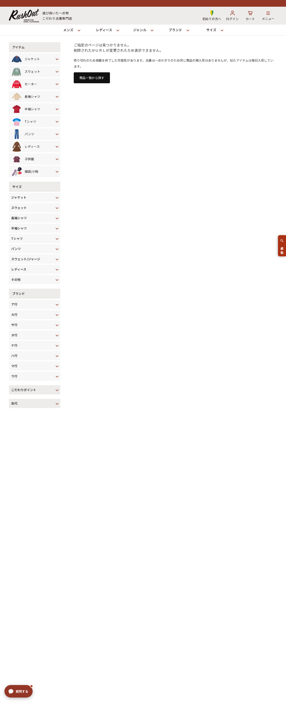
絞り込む (282, 248)
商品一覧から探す (91, 77)
